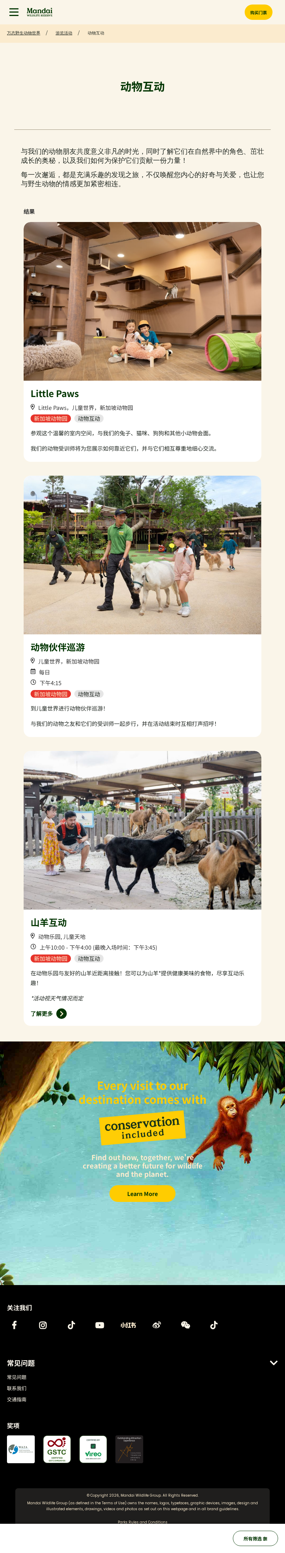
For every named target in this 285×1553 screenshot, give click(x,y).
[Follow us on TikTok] (71, 1325)
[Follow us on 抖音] (213, 1325)
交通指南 (16, 1399)
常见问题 (16, 1376)
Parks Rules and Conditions (143, 1522)
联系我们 (16, 1388)
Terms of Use (113, 1503)
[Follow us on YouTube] (99, 1325)
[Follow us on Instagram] (42, 1325)
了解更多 (42, 1013)
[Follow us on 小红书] (128, 1325)
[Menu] (14, 12)
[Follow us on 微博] (156, 1325)
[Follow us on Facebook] (14, 1325)
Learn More (142, 1193)
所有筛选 (253, 1538)
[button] (13, 12)
